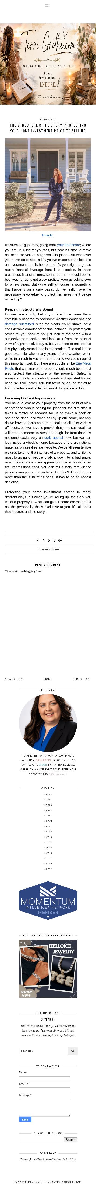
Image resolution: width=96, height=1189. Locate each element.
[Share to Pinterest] (49, 540)
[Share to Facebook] (43, 540)
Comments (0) (49, 549)
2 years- (48, 1019)
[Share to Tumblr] (54, 540)
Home (48, 679)
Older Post (82, 679)
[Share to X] (37, 540)
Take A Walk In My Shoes (42, 1182)
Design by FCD (71, 1182)
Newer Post (14, 679)
